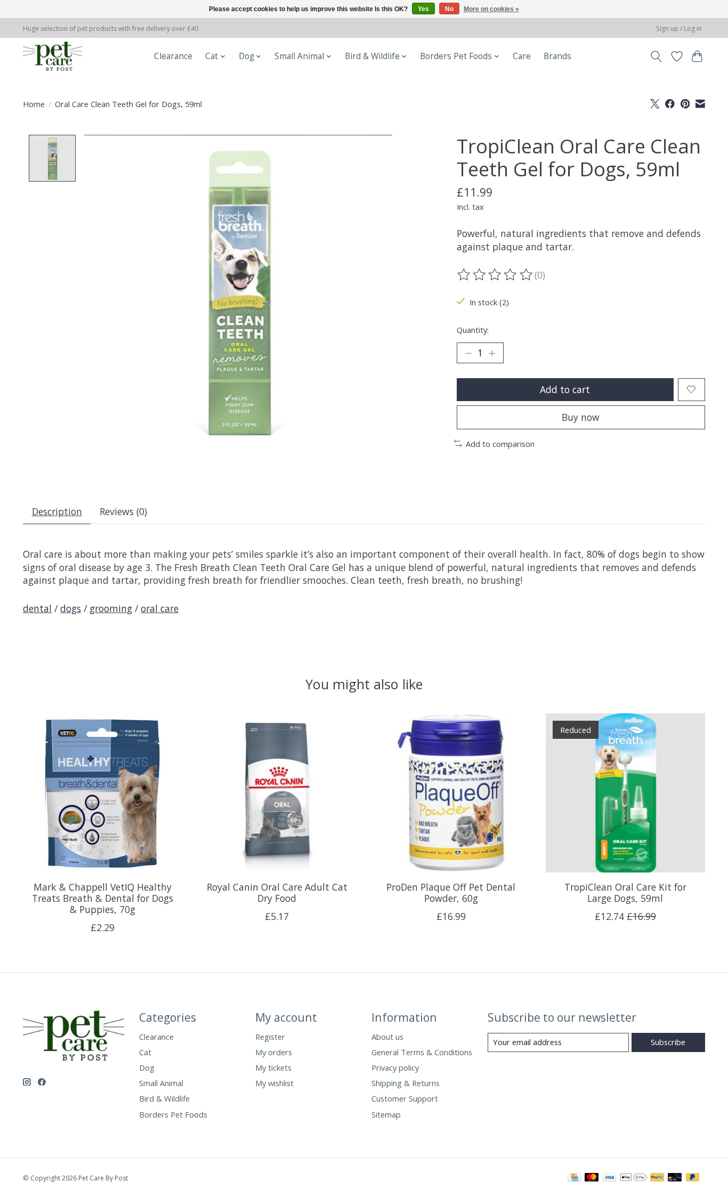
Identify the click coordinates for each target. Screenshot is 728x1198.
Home (34, 104)
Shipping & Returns (405, 1083)
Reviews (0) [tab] (123, 511)
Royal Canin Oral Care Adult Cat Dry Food (277, 892)
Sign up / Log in (679, 28)
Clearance (173, 56)
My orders (273, 1052)
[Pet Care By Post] (52, 56)
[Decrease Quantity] (468, 352)
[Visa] (610, 1178)
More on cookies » (491, 9)
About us (387, 1036)
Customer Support (404, 1098)
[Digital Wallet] (633, 1178)
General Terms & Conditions (421, 1052)
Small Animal (161, 1083)
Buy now (581, 417)
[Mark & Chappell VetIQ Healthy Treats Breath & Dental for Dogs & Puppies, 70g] (102, 793)
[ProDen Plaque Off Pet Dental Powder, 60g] (451, 793)
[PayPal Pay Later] (693, 1178)
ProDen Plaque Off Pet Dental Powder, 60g (450, 892)
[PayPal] (657, 1178)
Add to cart (565, 389)
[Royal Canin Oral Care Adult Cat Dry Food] (277, 793)
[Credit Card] (574, 1178)
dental (37, 608)
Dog (147, 1067)
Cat (145, 1052)
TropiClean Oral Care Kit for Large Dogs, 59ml (625, 892)
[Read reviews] (496, 275)
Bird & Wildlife (164, 1098)
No (449, 9)
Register (270, 1036)
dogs (70, 608)
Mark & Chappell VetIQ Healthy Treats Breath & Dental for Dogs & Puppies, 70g (102, 898)
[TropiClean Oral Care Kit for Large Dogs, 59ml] (625, 793)
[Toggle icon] (656, 56)
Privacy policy (395, 1067)
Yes (423, 9)
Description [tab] (57, 511)
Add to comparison (500, 443)
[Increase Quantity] (491, 352)
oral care (160, 608)
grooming (111, 608)
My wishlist (274, 1083)
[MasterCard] (591, 1178)
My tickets (273, 1067)
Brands (557, 56)
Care (522, 56)
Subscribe (668, 1042)
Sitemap (386, 1114)
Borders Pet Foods (173, 1114)
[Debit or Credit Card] (675, 1178)
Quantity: (473, 329)
